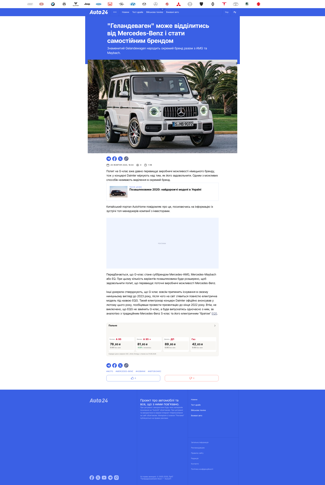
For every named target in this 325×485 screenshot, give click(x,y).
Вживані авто (172, 12)
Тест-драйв (137, 12)
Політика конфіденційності (202, 414)
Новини (125, 12)
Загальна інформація (199, 388)
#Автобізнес (154, 317)
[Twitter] (98, 423)
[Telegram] (110, 423)
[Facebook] (92, 423)
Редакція (194, 404)
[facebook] (114, 158)
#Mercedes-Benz (124, 317)
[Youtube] (104, 423)
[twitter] (120, 158)
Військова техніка (154, 12)
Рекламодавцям (198, 393)
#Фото (109, 317)
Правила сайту (197, 398)
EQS (214, 259)
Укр (227, 12)
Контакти (195, 409)
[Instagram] (116, 423)
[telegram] (108, 158)
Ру (235, 12)
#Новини (140, 317)
